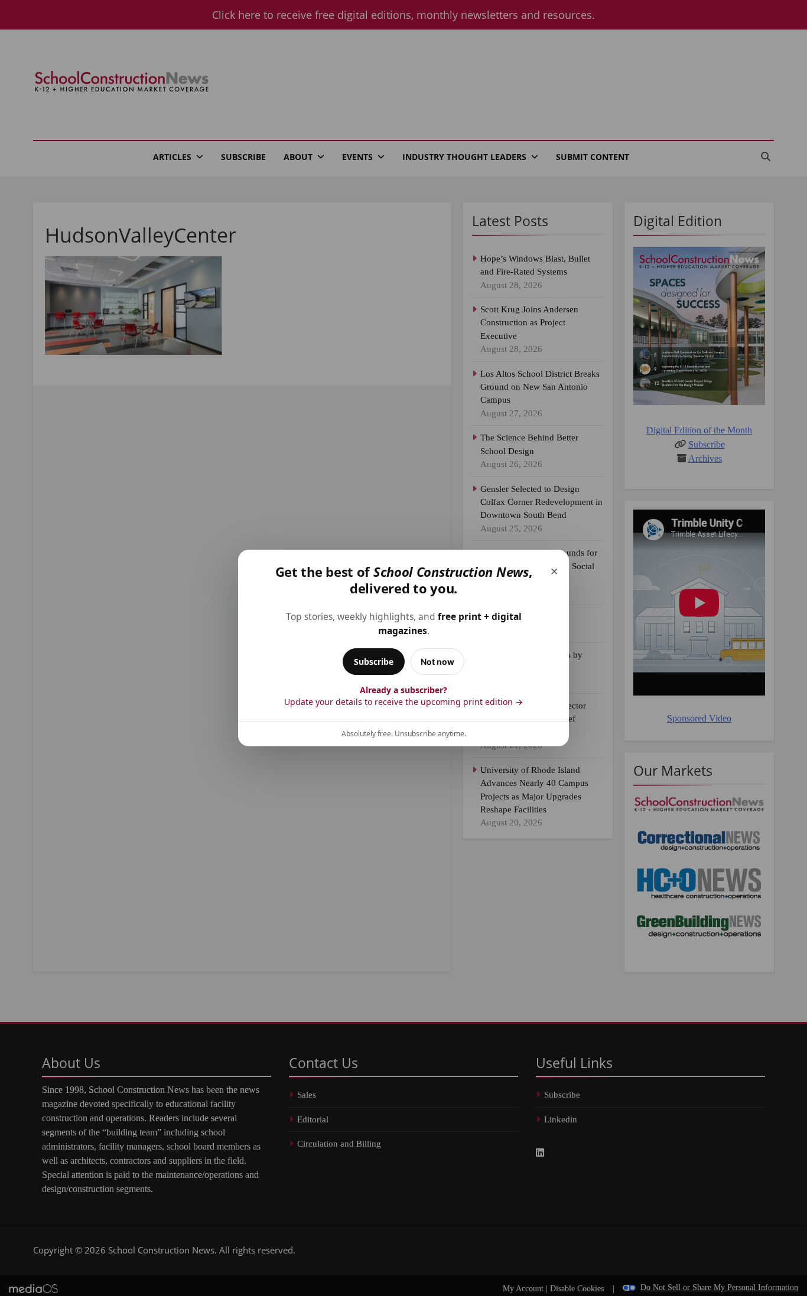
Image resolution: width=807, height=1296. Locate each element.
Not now (437, 662)
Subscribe (373, 661)
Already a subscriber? (403, 695)
